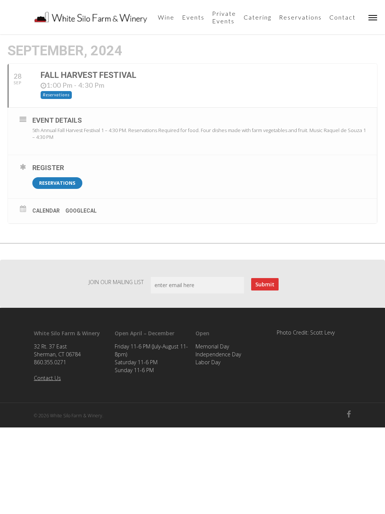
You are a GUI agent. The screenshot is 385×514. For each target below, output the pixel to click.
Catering (257, 17)
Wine (166, 17)
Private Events (224, 17)
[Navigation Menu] (372, 17)
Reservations (300, 17)
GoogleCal (81, 211)
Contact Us (47, 378)
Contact (342, 17)
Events (193, 17)
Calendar (46, 211)
